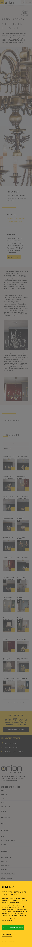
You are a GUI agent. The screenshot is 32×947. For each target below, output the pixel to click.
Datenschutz (13, 941)
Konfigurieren (7, 934)
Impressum (5, 941)
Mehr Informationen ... (7, 920)
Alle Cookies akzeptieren (13, 927)
